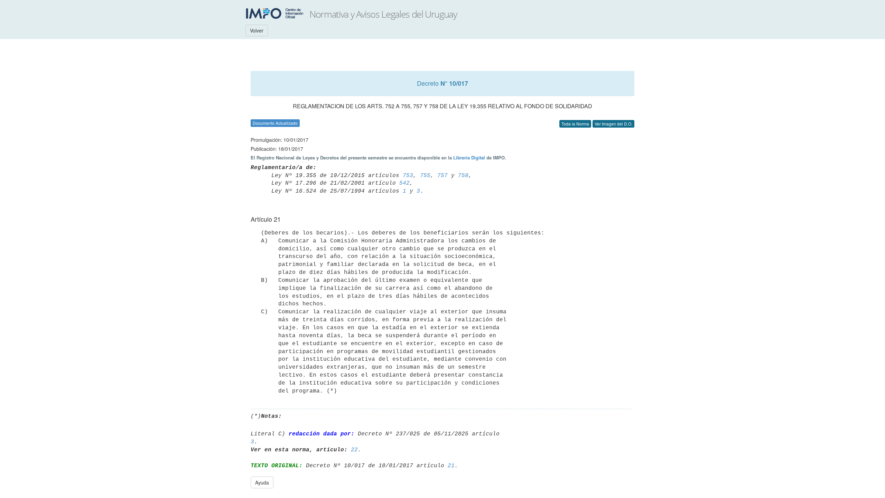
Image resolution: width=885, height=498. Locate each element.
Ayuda (262, 482)
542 (404, 183)
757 (442, 176)
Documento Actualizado (275, 123)
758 (463, 176)
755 (425, 176)
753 (408, 176)
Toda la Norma (575, 124)
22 (354, 450)
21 (451, 466)
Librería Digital (469, 157)
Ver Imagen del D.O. (613, 124)
